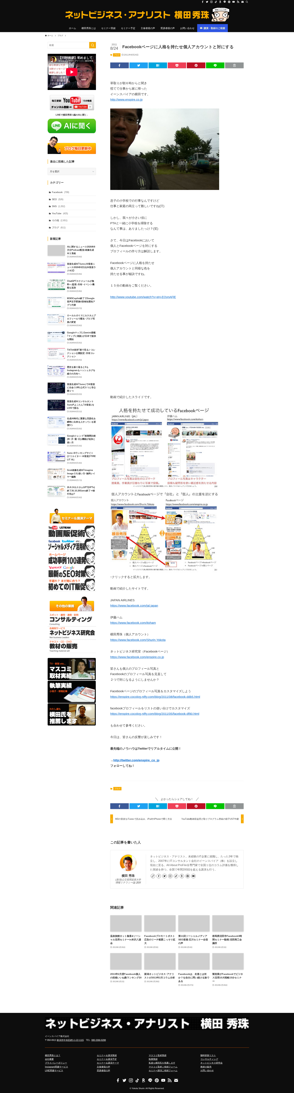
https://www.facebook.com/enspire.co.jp (137, 657)
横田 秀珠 (128, 875)
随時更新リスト (208, 1055)
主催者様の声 (103, 1067)
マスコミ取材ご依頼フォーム (163, 1067)
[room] (220, 2)
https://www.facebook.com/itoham (133, 622)
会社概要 (49, 1059)
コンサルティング (209, 1059)
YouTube (60, 213)
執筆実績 (153, 1059)
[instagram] (211, 2)
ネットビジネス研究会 (211, 1063)
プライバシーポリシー (56, 1063)
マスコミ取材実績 (157, 1055)
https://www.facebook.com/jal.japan (134, 605)
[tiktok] (216, 2)
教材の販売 (205, 1067)
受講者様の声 (103, 1070)
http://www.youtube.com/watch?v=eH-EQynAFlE (143, 297)
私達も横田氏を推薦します (162, 1063)
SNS (58, 206)
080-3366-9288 (98, 1040)
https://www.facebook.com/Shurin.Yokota (138, 640)
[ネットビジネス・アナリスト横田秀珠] (147, 14)
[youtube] (233, 2)
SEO (57, 199)
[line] (225, 2)
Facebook (60, 192)
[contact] (242, 2)
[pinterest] (229, 2)
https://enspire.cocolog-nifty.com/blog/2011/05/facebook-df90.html (154, 713)
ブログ (117, 55)
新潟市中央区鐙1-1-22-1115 (70, 1040)
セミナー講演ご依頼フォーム (163, 1070)
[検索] (247, 2)
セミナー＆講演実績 (107, 1055)
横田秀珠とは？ (52, 1055)
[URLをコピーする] (234, 65)
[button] (119, 65)
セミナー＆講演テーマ (108, 1063)
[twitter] (207, 2)
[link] (153, 876)
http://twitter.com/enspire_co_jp (136, 760)
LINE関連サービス (54, 1070)
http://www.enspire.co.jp (126, 99)
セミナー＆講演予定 (107, 1059)
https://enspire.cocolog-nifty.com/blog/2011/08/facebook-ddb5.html (155, 697)
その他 (59, 220)
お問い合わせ (207, 1070)
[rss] (238, 2)
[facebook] (202, 2)
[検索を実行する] (92, 45)
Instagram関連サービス (56, 1067)
